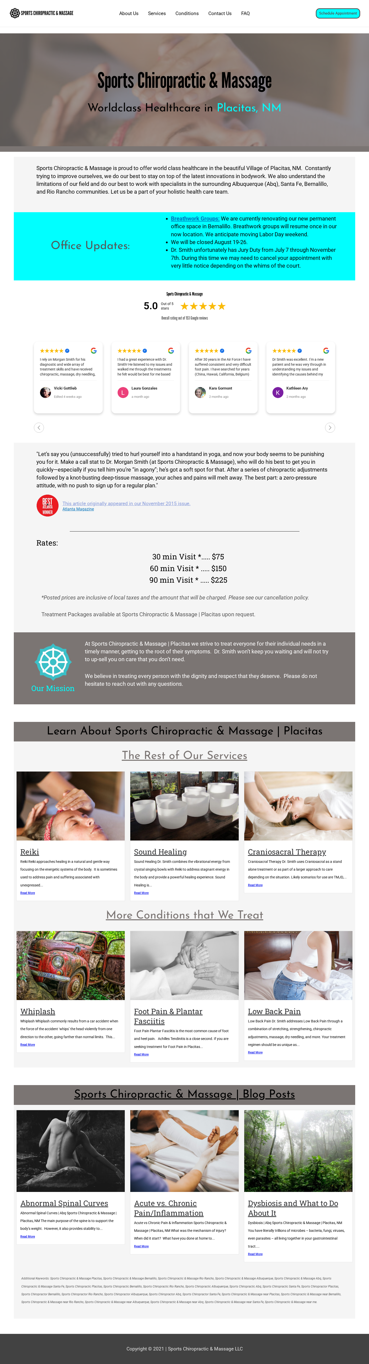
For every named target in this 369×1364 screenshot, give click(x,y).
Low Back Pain (274, 1011)
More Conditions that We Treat (184, 915)
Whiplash (37, 1011)
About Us (129, 13)
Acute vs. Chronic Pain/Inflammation (169, 1208)
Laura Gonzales (67, 388)
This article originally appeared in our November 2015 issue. (127, 503)
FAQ (245, 13)
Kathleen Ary (219, 388)
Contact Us (220, 13)
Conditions (187, 13)
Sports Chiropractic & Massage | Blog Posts (184, 1094)
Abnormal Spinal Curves (64, 1203)
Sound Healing (160, 852)
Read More (27, 893)
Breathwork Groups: (195, 218)
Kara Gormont (143, 388)
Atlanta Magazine (78, 509)
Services (157, 13)
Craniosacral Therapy (287, 852)
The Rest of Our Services (184, 756)
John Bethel (296, 388)
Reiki (29, 852)
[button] (338, 13)
